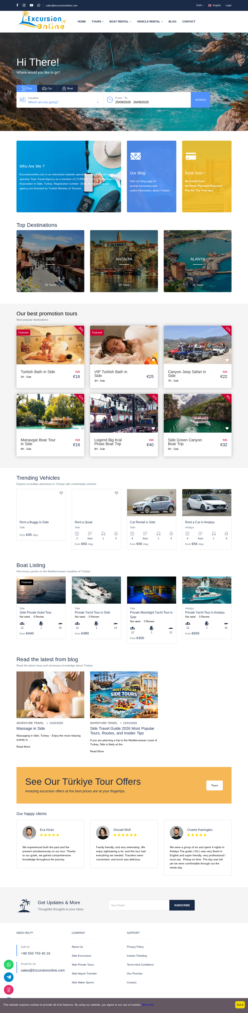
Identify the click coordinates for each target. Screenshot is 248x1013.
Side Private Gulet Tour (35, 612)
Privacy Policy (135, 946)
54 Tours (50, 284)
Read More (23, 746)
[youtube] (33, 5)
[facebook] (19, 5)
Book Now (195, 204)
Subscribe (182, 905)
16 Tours (197, 284)
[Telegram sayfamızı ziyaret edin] (9, 977)
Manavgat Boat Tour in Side (38, 442)
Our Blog (139, 204)
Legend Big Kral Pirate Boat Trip (108, 442)
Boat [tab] (69, 88)
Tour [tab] (29, 88)
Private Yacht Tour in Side (92, 612)
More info (148, 1004)
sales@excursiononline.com (62, 5)
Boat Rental (119, 21)
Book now (50, 341)
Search (200, 99)
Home (82, 21)
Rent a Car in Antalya (199, 522)
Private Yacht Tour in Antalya (205, 612)
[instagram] (26, 5)
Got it (240, 1004)
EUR (199, 5)
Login (229, 5)
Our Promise (134, 973)
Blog (173, 21)
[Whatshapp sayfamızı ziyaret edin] (9, 964)
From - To (121, 97)
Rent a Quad (83, 522)
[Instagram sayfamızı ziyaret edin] (9, 990)
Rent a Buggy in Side (34, 522)
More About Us (32, 204)
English (217, 5)
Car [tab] (49, 88)
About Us (77, 946)
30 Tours (124, 284)
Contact (188, 21)
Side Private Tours (83, 964)
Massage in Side (30, 728)
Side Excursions (81, 955)
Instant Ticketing (137, 955)
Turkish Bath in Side (38, 372)
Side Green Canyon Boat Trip (185, 442)
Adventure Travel (30, 723)
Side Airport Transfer (84, 973)
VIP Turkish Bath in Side (110, 374)
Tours (97, 21)
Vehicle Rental (149, 21)
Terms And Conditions (140, 964)
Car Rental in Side (142, 522)
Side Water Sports (83, 982)
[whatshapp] (38, 5)
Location (33, 97)
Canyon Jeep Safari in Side (187, 374)
